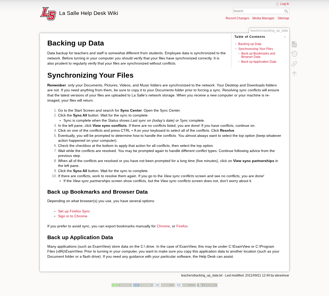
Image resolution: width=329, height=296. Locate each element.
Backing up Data (249, 44)
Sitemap (283, 18)
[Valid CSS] (186, 285)
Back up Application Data (258, 62)
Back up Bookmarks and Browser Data (258, 55)
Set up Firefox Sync (74, 211)
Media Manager (263, 18)
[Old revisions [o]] (294, 54)
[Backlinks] (294, 63)
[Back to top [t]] (294, 73)
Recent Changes (237, 18)
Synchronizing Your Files (255, 49)
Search (286, 11)
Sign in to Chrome (72, 216)
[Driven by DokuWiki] (207, 285)
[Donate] (122, 285)
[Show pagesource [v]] (294, 44)
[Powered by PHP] (143, 285)
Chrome (163, 226)
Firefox (182, 226)
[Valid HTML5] (164, 285)
